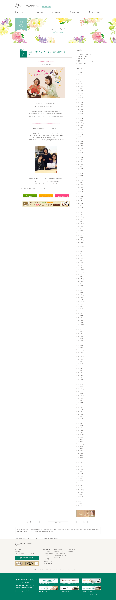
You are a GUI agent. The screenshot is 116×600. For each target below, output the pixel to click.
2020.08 (80, 194)
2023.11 (80, 104)
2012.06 (80, 418)
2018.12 (80, 239)
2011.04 (80, 450)
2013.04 (80, 395)
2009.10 (80, 492)
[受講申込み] (74, 12)
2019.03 (80, 233)
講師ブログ (81, 58)
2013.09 (80, 384)
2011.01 (80, 457)
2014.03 (80, 370)
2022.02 (80, 152)
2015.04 (80, 340)
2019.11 (80, 214)
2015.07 (80, 334)
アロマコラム (81, 63)
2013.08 (80, 386)
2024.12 (80, 74)
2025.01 (80, 72)
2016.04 (80, 313)
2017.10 (80, 272)
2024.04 (80, 93)
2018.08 (80, 249)
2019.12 (80, 212)
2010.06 (80, 473)
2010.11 (80, 462)
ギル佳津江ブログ (59, 551)
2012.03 (80, 425)
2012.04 (80, 423)
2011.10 (80, 437)
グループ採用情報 (89, 594)
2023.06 (80, 116)
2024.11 (80, 77)
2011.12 (80, 432)
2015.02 (80, 345)
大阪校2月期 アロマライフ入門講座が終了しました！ (52, 538)
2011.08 (80, 441)
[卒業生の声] (38, 12)
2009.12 (80, 487)
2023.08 (80, 111)
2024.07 (80, 86)
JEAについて (47, 549)
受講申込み (71, 551)
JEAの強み (46, 558)
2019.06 (80, 226)
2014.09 (80, 356)
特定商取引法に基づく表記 (61, 555)
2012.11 (80, 407)
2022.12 (80, 129)
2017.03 (80, 288)
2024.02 (80, 97)
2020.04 (80, 203)
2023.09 (80, 109)
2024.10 (80, 79)
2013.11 (80, 379)
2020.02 (80, 207)
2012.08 (80, 414)
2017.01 (80, 292)
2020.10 (80, 189)
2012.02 (80, 428)
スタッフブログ (35, 538)
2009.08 (80, 496)
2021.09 (80, 164)
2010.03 (80, 480)
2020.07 (80, 196)
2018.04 (80, 258)
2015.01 (80, 347)
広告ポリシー (58, 557)
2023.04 (80, 120)
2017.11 (80, 269)
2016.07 (80, 306)
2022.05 (80, 145)
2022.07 (80, 141)
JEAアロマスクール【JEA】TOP (22, 538)
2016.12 (80, 295)
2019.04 (80, 230)
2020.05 (80, 201)
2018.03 (80, 260)
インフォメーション (83, 54)
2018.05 (80, 256)
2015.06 (80, 336)
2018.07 (80, 251)
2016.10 (80, 299)
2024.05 (80, 90)
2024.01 (80, 100)
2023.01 (80, 127)
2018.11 (80, 242)
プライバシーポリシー (60, 553)
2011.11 (80, 434)
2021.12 (80, 157)
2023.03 (80, 123)
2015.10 (80, 327)
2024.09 (80, 81)
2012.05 (80, 421)
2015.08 (80, 331)
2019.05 (80, 228)
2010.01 (80, 485)
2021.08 (80, 166)
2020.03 (80, 205)
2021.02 (80, 180)
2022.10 (80, 134)
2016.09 (80, 301)
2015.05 (80, 338)
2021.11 (80, 159)
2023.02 (80, 125)
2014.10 (80, 354)
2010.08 (80, 469)
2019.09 (80, 219)
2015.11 (80, 324)
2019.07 (80, 223)
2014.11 (80, 352)
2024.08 (80, 84)
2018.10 (80, 244)
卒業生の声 (46, 560)
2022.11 (80, 132)
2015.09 (80, 329)
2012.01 (80, 430)
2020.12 (80, 184)
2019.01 (80, 237)
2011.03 (80, 453)
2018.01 (80, 265)
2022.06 (80, 143)
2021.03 (80, 178)
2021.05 (80, 173)
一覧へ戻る (58, 522)
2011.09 (80, 439)
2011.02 (80, 455)
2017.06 (80, 281)
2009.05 (80, 503)
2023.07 (80, 113)
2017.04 (80, 285)
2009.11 (80, 489)
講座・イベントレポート (84, 61)
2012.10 (80, 409)
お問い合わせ (72, 549)
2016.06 (80, 308)
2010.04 (80, 478)
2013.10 (80, 382)
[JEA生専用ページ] (95, 12)
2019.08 (80, 221)
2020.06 (80, 198)
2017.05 (80, 283)
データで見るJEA (49, 553)
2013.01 (80, 402)
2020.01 (80, 210)
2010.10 (80, 464)
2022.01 (80, 155)
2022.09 (80, 136)
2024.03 (80, 95)
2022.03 (80, 150)
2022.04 (80, 148)
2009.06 (80, 501)
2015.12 (80, 322)
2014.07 (80, 361)
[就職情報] (56, 12)
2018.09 (80, 246)
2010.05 (80, 476)
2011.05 (80, 448)
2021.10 (80, 162)
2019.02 (80, 235)
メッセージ (47, 551)
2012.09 (80, 411)
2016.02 (80, 317)
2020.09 (80, 191)
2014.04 (80, 368)
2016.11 (80, 297)
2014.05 (80, 366)
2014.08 (80, 359)
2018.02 (80, 262)
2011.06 (80, 446)
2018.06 (80, 253)
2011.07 (80, 444)
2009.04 (80, 506)
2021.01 (80, 182)
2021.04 (80, 175)
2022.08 (80, 139)
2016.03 (80, 315)
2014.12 (80, 350)
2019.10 (80, 217)
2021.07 (80, 168)
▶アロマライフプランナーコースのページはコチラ (46, 183)
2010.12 (80, 460)
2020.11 (80, 187)
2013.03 (80, 398)
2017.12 (80, 267)
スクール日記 (81, 56)
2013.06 (80, 391)
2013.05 (80, 393)
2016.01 (80, 320)
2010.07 (80, 471)
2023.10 (80, 106)
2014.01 (80, 375)
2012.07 (80, 416)
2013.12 (80, 377)
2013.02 (80, 400)
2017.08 (80, 276)
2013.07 (80, 389)
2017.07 (80, 278)
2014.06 (80, 363)
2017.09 (80, 274)
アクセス (47, 555)
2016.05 (80, 311)
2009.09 (80, 494)
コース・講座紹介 (48, 563)
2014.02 (80, 373)
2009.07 (80, 499)
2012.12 (80, 405)
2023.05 (80, 118)
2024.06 (80, 88)
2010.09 (80, 467)
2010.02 (80, 483)
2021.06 (80, 171)
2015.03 (80, 343)
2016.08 (80, 304)
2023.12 (80, 102)
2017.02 (80, 290)
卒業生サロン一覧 (48, 561)
